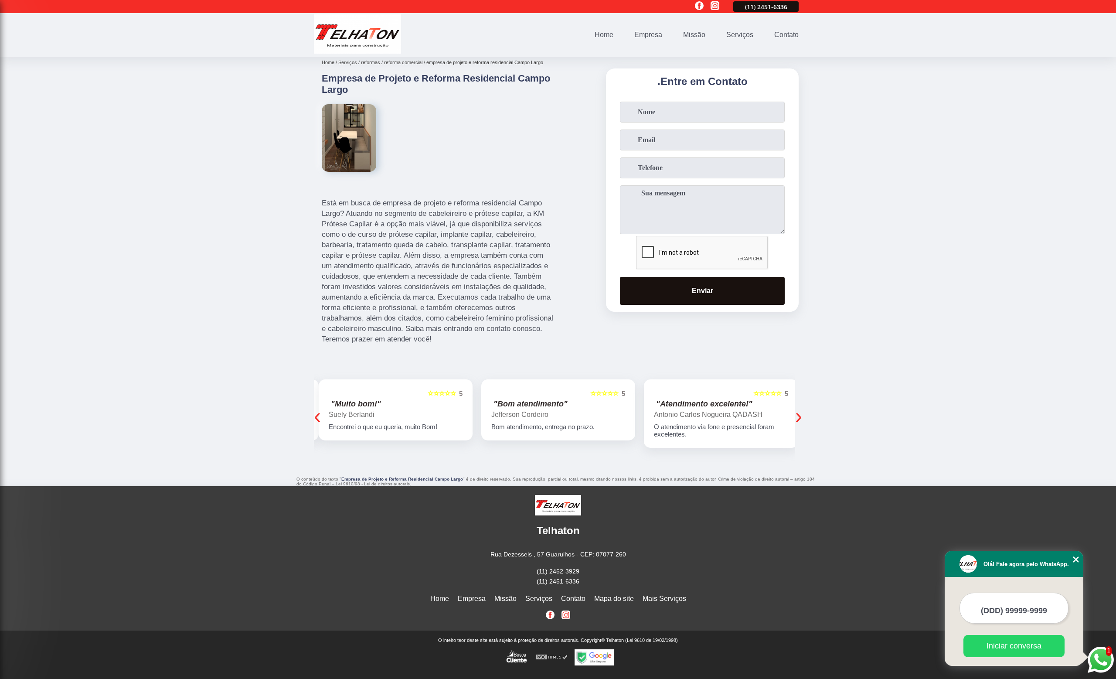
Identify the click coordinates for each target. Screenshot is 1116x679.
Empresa (648, 34)
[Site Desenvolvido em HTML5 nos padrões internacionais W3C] (552, 657)
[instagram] (715, 6)
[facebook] (699, 6)
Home (604, 34)
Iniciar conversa (1014, 645)
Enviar (702, 290)
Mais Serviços (664, 598)
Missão (694, 34)
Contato (786, 34)
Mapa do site (614, 598)
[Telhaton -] (357, 51)
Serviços (739, 34)
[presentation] (317, 416)
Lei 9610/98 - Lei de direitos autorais (373, 483)
